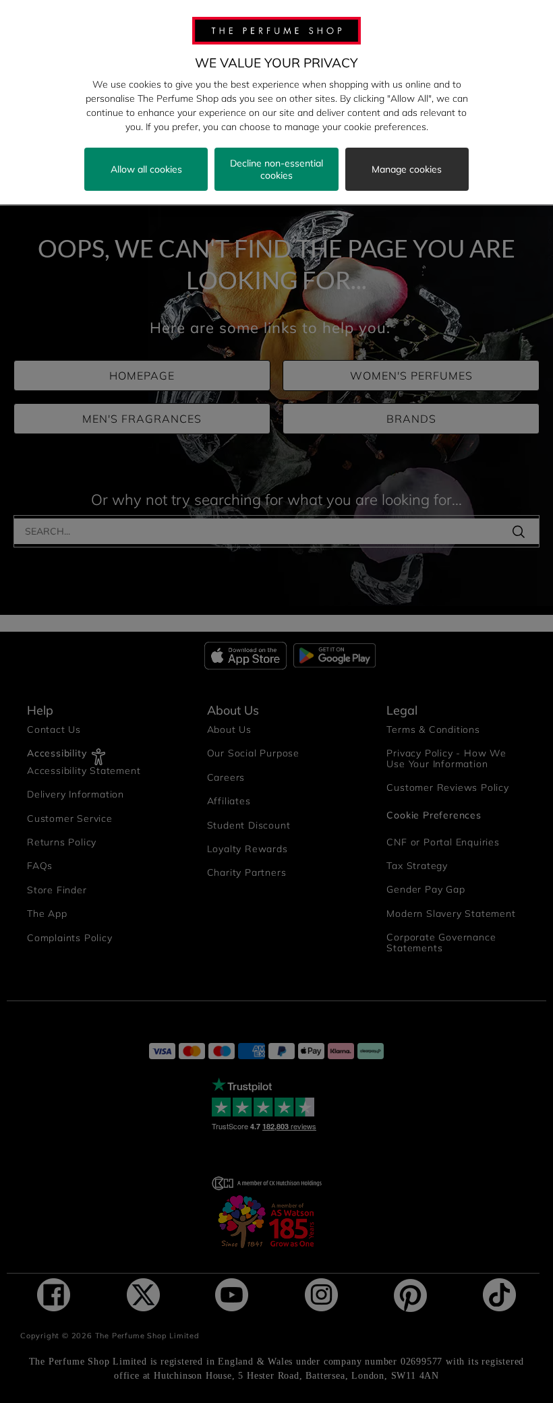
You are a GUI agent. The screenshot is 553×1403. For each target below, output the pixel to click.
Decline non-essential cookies (276, 169)
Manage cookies (407, 169)
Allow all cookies (146, 169)
